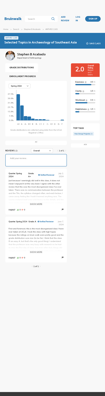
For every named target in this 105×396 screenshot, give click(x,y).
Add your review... (18, 158)
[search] (38, 19)
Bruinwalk (13, 19)
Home (5, 29)
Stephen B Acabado (32, 29)
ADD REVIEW (65, 18)
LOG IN (78, 18)
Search (16, 29)
